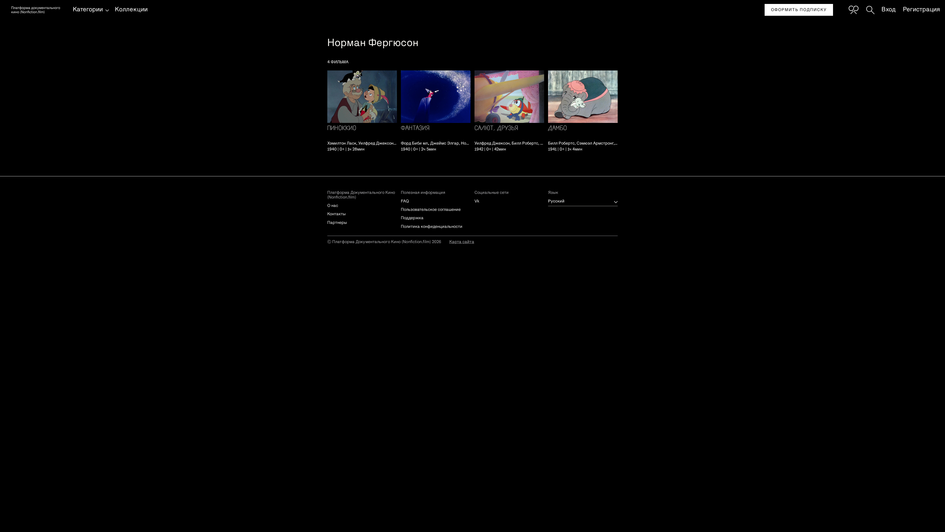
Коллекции (131, 10)
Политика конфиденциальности (431, 227)
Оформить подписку (799, 10)
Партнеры (337, 223)
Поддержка (412, 218)
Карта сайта (461, 242)
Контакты (336, 214)
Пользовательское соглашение (431, 210)
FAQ (405, 201)
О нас (332, 206)
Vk (476, 201)
